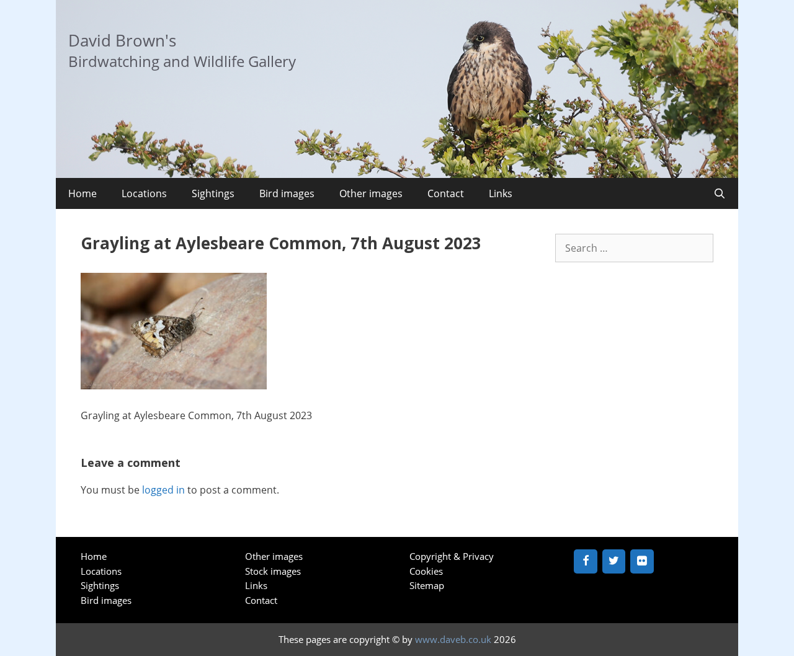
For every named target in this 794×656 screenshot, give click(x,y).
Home (82, 193)
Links (500, 193)
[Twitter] (614, 561)
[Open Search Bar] (719, 193)
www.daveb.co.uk (453, 639)
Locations (144, 193)
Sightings (213, 193)
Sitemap (426, 585)
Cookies (426, 571)
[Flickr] (642, 561)
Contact (445, 193)
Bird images (286, 193)
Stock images (273, 571)
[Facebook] (585, 561)
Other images (371, 193)
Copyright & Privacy (451, 556)
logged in (163, 490)
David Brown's (122, 40)
